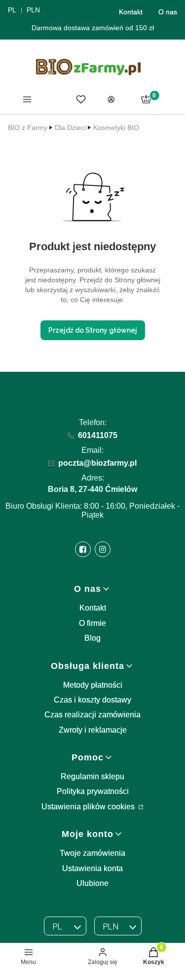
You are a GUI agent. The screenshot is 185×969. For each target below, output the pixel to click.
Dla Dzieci (70, 128)
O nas (167, 12)
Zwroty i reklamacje (93, 730)
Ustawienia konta (92, 868)
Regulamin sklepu (92, 776)
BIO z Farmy (27, 128)
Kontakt (131, 12)
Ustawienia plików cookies (89, 806)
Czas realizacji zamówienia (92, 714)
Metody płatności (92, 685)
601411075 (97, 435)
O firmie (92, 623)
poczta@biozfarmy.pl (97, 463)
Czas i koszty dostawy (92, 700)
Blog (92, 638)
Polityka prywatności (93, 791)
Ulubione (92, 883)
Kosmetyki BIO (116, 128)
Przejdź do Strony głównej (92, 330)
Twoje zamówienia (92, 853)
